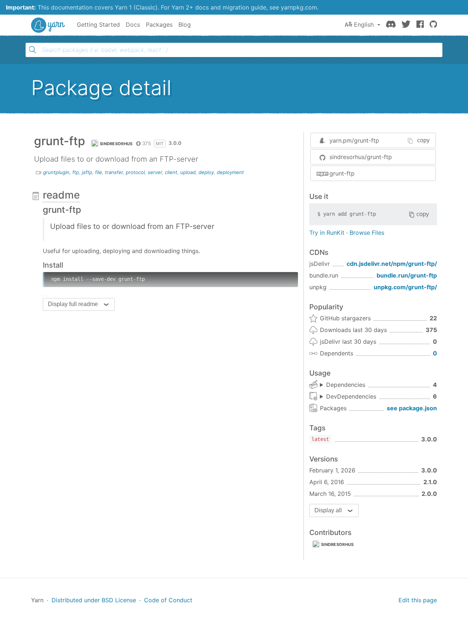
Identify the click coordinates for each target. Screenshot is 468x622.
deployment (230, 172)
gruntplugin (56, 172)
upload (188, 172)
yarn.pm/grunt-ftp (354, 140)
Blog (184, 24)
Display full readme (73, 304)
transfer (114, 172)
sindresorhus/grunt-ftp (360, 157)
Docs (133, 24)
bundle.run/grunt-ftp (407, 275)
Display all (328, 510)
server (155, 172)
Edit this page (418, 600)
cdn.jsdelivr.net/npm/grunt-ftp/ (392, 263)
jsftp (87, 172)
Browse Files (367, 232)
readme (61, 195)
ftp (75, 172)
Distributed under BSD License (94, 600)
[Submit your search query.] (32, 50)
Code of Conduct (168, 600)
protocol (135, 172)
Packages (159, 24)
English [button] (363, 24)
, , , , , (348, 397)
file (98, 172)
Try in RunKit (326, 232)
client (171, 172)
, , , (342, 385)
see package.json (412, 408)
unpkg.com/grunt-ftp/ (405, 287)
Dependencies (345, 384)
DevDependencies (351, 396)
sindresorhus (116, 143)
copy (423, 140)
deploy (206, 172)
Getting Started (98, 24)
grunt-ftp (342, 173)
